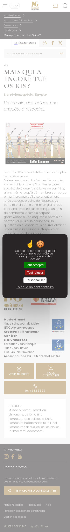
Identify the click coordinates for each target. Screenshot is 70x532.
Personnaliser (35, 280)
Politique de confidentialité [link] (35, 287)
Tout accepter (35, 265)
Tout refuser (35, 272)
